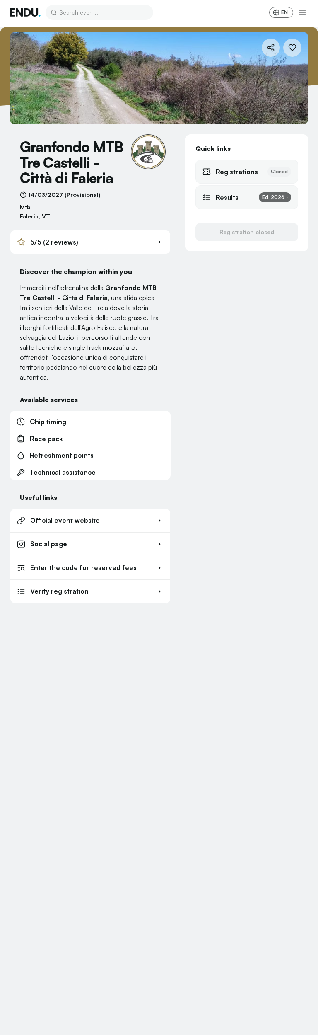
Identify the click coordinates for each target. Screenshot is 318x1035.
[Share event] (271, 48)
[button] (90, 242)
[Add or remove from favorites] (292, 48)
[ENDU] (25, 12)
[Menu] (302, 12)
